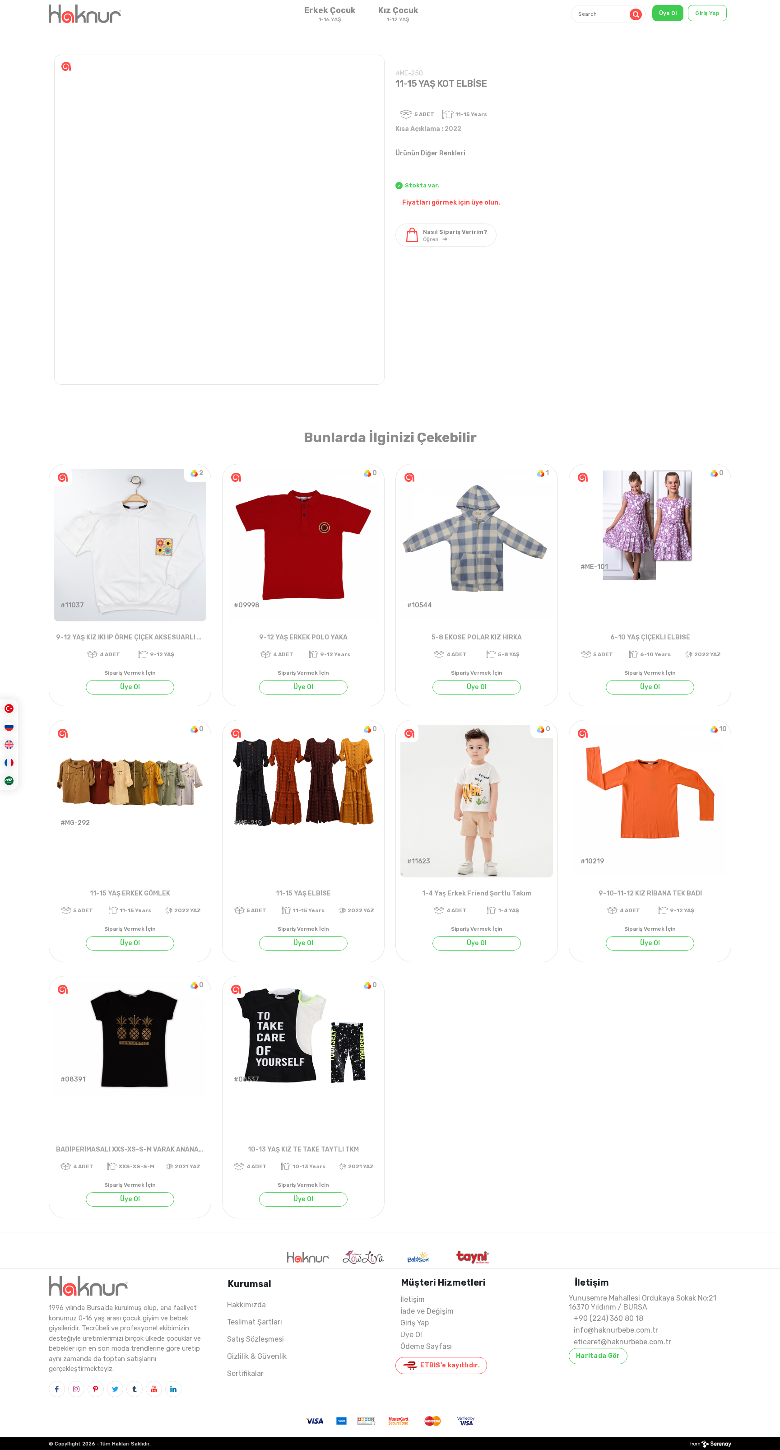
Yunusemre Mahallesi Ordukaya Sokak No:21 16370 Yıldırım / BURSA (642, 1302)
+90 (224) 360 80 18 (608, 1318)
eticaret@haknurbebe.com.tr (622, 1342)
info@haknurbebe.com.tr (616, 1330)
